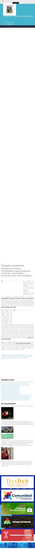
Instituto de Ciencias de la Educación (10, 390)
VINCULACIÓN (25, 399)
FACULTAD (16, 387)
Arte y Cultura (15, 384)
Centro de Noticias (10, 355)
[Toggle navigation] (2, 1)
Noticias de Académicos (24, 396)
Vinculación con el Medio (22, 358)
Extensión (20, 356)
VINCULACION (17, 399)
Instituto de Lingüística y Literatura (9, 396)
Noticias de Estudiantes (7, 399)
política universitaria (11, 358)
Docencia (16, 356)
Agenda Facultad (5, 384)
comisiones (10, 356)
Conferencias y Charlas (7, 387)
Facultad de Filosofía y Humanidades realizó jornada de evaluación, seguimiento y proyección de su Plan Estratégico (16, 272)
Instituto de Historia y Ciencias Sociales (10, 393)
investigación (26, 356)
